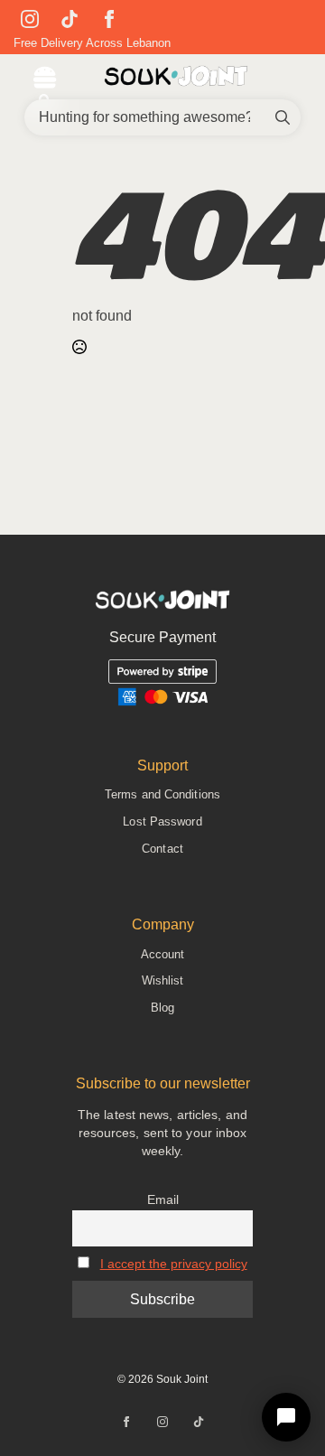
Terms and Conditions (162, 794)
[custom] (69, 19)
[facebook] (109, 19)
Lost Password (162, 821)
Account (163, 954)
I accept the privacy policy (173, 1263)
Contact (162, 848)
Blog (162, 1007)
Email (163, 1199)
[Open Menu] (44, 79)
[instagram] (30, 19)
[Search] (283, 117)
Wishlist (163, 980)
